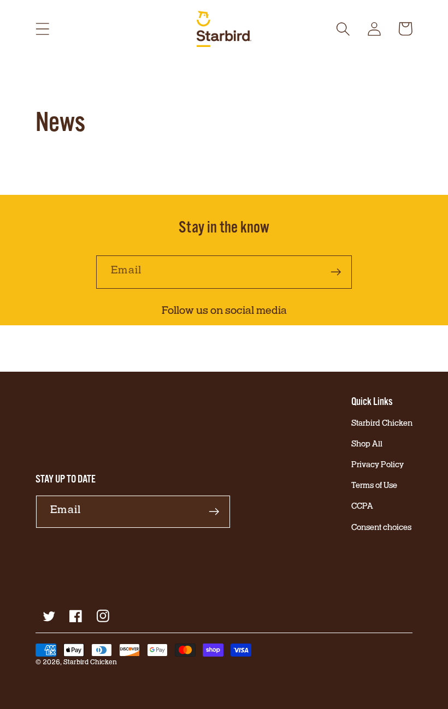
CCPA (362, 507)
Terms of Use (374, 486)
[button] (42, 28)
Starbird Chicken (381, 424)
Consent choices (381, 529)
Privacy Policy (377, 466)
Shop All (366, 445)
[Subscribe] (335, 272)
